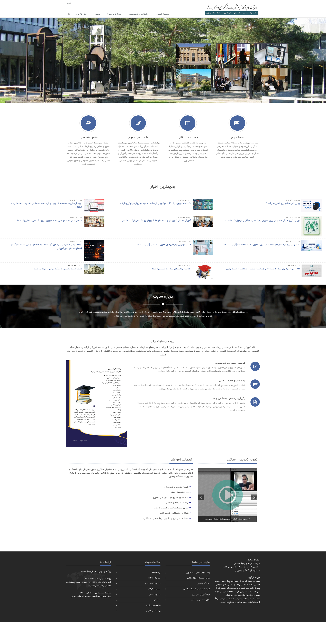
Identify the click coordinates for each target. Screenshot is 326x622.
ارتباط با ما (156, 572)
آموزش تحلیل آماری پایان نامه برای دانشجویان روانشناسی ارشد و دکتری (156, 220)
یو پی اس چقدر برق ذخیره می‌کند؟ (283, 203)
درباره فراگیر (115, 14)
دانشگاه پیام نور (203, 583)
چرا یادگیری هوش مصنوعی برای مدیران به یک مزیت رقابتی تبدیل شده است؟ (262, 220)
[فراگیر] (231, 8)
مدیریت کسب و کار (152, 583)
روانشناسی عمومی (153, 610)
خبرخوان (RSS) (154, 578)
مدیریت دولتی (154, 594)
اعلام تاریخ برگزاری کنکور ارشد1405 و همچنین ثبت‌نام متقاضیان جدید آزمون (263, 268)
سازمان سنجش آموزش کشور (198, 578)
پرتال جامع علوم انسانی (201, 600)
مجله (97, 14)
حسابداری (156, 600)
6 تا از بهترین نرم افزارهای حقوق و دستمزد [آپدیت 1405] (164, 244)
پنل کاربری (81, 14)
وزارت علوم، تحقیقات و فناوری (198, 572)
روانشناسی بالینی (153, 605)
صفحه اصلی (163, 14)
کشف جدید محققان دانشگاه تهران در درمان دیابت (58, 268)
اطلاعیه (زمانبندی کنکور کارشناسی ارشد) (171, 268)
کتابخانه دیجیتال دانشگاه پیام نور (196, 588)
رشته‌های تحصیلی (138, 14)
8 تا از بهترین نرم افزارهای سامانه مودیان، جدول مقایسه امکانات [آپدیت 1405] (262, 244)
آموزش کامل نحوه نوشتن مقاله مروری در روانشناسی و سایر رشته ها (49, 220)
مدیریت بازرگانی (154, 588)
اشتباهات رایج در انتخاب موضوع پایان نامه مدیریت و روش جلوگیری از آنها (155, 203)
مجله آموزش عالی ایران (201, 594)
